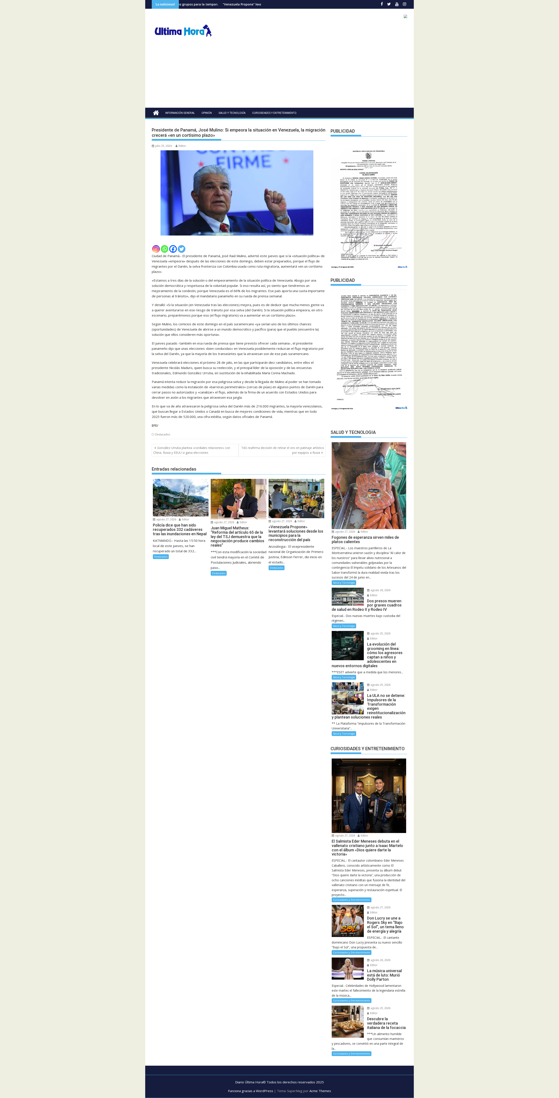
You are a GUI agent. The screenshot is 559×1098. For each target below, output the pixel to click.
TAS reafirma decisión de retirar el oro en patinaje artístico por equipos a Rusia (282, 450)
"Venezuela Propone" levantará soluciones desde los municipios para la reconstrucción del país (231, 4)
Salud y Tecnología (232, 112)
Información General (180, 112)
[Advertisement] (279, 75)
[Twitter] (181, 249)
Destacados (162, 434)
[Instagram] (156, 249)
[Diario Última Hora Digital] (156, 112)
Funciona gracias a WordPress (250, 1091)
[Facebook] (173, 249)
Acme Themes (320, 1091)
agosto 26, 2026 (380, 590)
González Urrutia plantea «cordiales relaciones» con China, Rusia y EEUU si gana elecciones (191, 450)
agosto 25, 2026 (380, 633)
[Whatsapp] (164, 249)
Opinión (207, 112)
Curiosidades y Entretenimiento (274, 112)
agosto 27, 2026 (166, 519)
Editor (182, 146)
